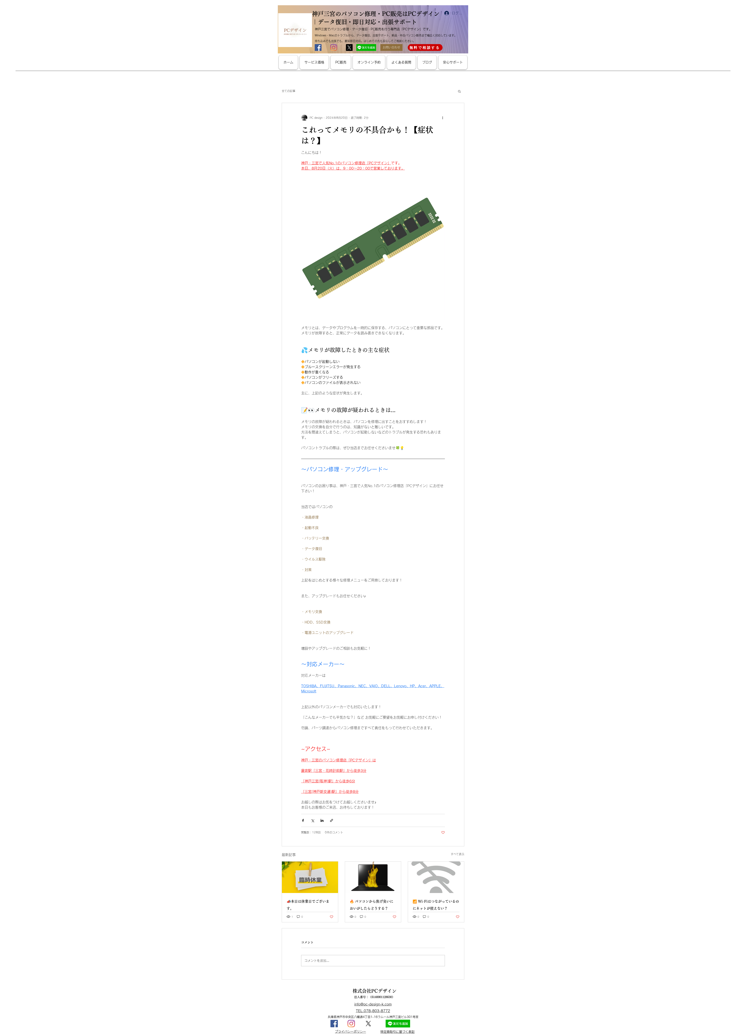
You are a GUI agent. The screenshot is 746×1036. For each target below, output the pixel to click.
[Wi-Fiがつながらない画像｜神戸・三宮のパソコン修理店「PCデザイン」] (436, 877)
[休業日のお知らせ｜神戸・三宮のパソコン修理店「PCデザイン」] (310, 877)
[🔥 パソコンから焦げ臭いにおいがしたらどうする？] (373, 877)
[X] (368, 1023)
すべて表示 (457, 854)
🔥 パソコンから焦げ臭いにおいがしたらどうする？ (371, 905)
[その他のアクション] (442, 117)
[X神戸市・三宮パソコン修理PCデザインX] (349, 47)
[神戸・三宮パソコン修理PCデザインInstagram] (351, 1023)
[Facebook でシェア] (303, 820)
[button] (459, 91)
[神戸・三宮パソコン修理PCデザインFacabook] (334, 1023)
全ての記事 (288, 91)
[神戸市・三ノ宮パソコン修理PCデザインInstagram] (333, 47)
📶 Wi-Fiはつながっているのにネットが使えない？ (436, 905)
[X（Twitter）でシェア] (312, 820)
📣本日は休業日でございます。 (308, 905)
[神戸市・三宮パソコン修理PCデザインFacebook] (318, 47)
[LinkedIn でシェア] (322, 820)
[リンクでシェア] (331, 820)
